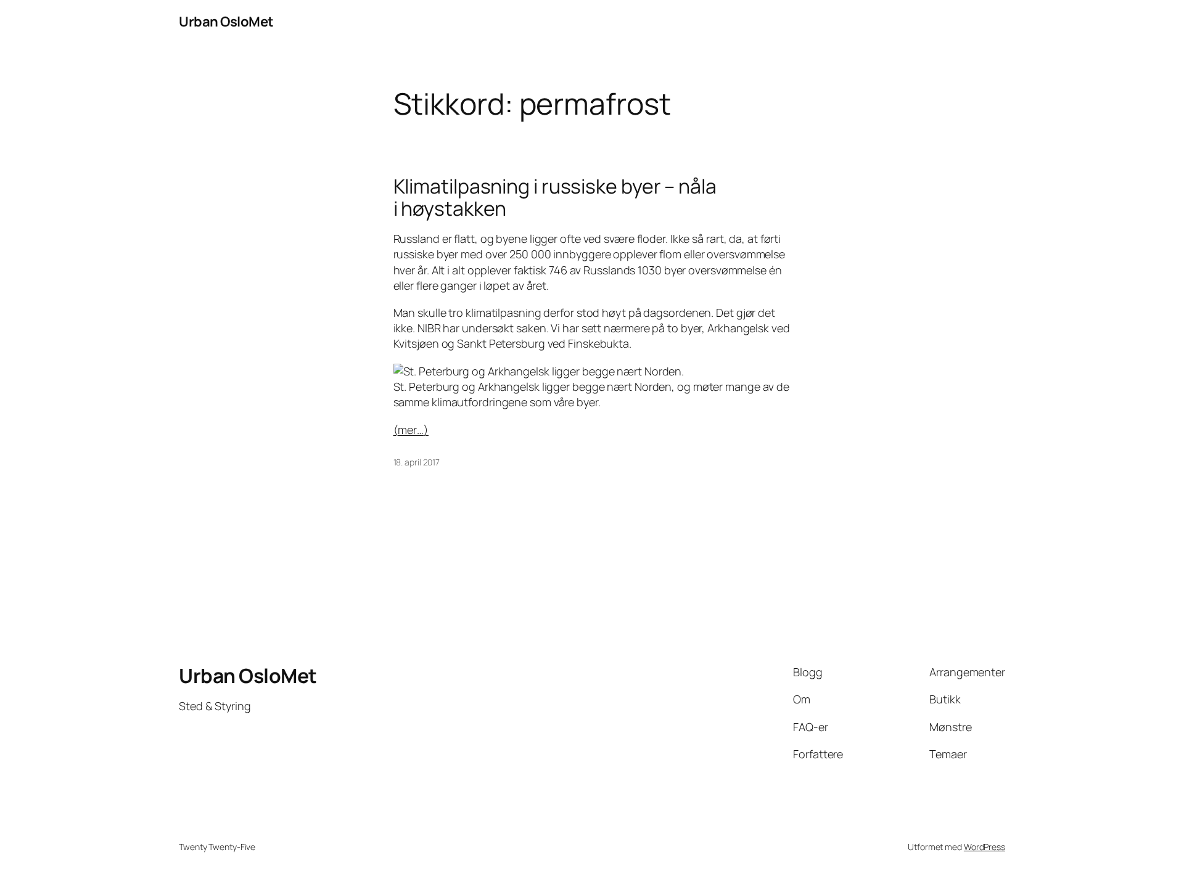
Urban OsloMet (226, 21)
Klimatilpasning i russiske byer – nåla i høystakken (555, 197)
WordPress (984, 847)
